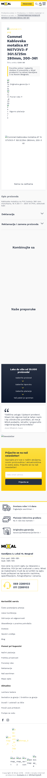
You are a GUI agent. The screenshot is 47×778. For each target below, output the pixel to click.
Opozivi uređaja (8, 634)
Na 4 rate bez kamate (23, 521)
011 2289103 (21, 587)
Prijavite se (23, 482)
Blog (3, 639)
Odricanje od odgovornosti (13, 618)
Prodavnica (21, 13)
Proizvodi (27, 4)
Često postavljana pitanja (12, 608)
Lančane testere (8, 692)
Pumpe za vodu (8, 713)
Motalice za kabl (7, 15)
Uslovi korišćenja (8, 613)
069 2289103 (21, 583)
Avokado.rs (21, 775)
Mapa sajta (6, 679)
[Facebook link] (3, 719)
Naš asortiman (7, 673)
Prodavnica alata (7, 13)
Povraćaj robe (7, 663)
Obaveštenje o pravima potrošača (16, 623)
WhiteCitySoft (35, 775)
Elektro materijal (35, 13)
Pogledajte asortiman (22, 509)
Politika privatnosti (9, 658)
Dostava (4, 629)
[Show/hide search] (36, 4)
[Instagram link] (8, 719)
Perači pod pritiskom (10, 708)
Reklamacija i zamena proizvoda (20, 224)
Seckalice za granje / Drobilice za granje (19, 697)
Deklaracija (8, 214)
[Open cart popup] (40, 4)
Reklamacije (6, 668)
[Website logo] (7, 4)
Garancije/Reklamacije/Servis (26, 533)
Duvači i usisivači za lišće (12, 703)
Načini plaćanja (8, 652)
